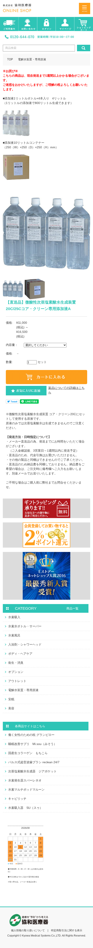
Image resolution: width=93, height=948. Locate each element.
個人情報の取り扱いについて (28, 930)
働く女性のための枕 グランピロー (31, 735)
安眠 (11, 699)
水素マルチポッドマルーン (26, 789)
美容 (11, 708)
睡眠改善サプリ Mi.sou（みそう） (32, 744)
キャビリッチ (17, 798)
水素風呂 (14, 635)
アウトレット (17, 681)
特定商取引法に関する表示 (66, 930)
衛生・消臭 (15, 662)
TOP (10, 59)
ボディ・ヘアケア (20, 653)
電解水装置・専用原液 (32, 59)
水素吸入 (14, 617)
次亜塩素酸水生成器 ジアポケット (32, 771)
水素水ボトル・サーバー (25, 626)
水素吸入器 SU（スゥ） (25, 807)
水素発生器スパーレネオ (25, 780)
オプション (15, 672)
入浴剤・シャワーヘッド (25, 644)
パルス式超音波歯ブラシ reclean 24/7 (33, 762)
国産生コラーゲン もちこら (28, 753)
